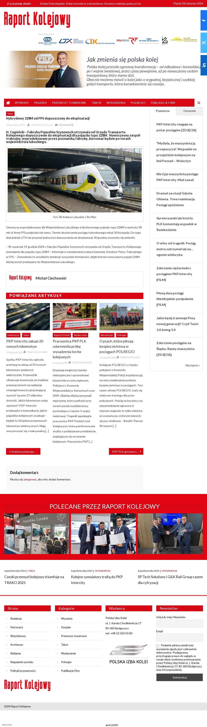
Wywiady (22, 102)
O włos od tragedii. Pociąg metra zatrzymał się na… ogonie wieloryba (176, 249)
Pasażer (40, 102)
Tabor (96, 102)
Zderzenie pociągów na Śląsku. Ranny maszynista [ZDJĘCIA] (175, 348)
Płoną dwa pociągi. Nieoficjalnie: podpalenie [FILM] (174, 299)
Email (159, 631)
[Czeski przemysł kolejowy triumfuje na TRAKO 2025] (36, 537)
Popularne (163, 110)
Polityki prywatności (23, 670)
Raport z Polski (62, 335)
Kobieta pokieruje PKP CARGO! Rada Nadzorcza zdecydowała (25, 451)
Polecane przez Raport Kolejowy (105, 506)
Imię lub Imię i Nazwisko (171, 617)
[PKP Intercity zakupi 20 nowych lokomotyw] (28, 316)
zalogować (30, 479)
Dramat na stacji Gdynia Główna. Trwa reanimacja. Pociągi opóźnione (175, 199)
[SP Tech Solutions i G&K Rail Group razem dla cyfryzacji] (170, 537)
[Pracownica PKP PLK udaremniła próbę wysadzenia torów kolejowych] (75, 316)
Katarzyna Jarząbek (37, 351)
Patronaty (16, 627)
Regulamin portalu (21, 662)
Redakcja (16, 618)
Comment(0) (66, 124)
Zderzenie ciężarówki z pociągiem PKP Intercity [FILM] (174, 274)
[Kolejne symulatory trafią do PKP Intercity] (103, 537)
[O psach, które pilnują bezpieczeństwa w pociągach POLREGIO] (121, 316)
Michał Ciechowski (41, 124)
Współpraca (18, 636)
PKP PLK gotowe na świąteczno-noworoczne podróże (127, 451)
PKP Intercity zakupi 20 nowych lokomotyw (24, 344)
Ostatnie (189, 110)
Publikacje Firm (163, 102)
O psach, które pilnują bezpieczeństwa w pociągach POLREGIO (117, 346)
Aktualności (107, 335)
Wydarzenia (116, 102)
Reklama (15, 653)
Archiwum (16, 644)
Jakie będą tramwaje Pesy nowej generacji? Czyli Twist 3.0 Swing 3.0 (177, 324)
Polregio (138, 102)
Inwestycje (13, 335)
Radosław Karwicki (130, 357)
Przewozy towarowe (69, 102)
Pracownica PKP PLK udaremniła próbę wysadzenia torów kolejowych (69, 349)
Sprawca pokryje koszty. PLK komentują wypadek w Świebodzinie (176, 224)
